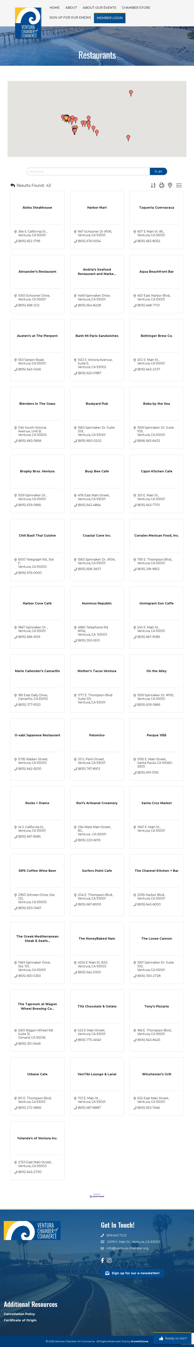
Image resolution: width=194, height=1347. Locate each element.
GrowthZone (139, 1341)
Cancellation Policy (19, 1314)
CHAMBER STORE (136, 8)
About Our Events (99, 8)
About (71, 8)
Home (54, 8)
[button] (74, 131)
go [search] (160, 171)
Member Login (110, 18)
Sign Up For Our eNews (70, 17)
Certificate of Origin (20, 1320)
